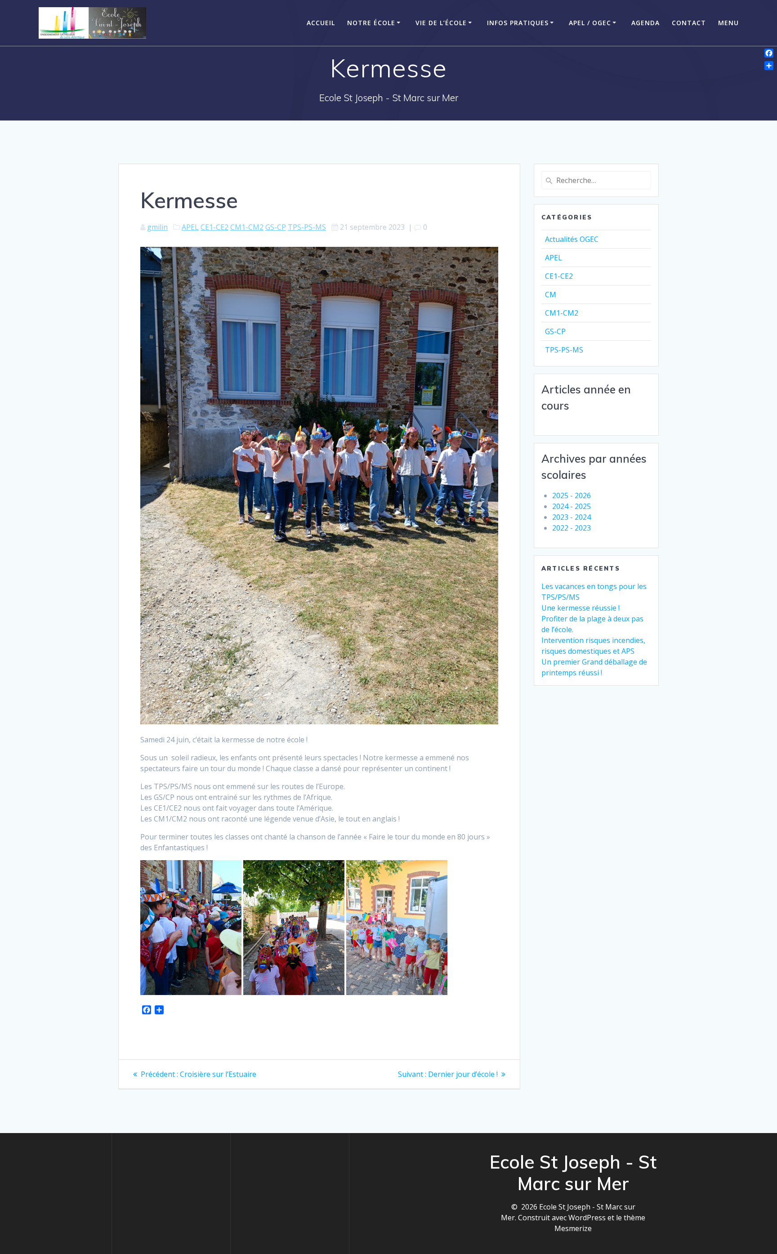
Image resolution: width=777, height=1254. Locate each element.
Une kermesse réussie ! (580, 608)
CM (550, 294)
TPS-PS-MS (307, 227)
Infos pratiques (518, 22)
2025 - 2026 (571, 495)
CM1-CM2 (246, 227)
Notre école (371, 22)
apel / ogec (590, 22)
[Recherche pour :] (596, 180)
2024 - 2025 (571, 506)
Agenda (645, 22)
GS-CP (275, 227)
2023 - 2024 (571, 517)
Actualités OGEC (571, 239)
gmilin (157, 227)
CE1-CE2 (214, 227)
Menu (728, 22)
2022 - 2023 (571, 528)
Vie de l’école (441, 22)
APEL (190, 227)
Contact (689, 22)
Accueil (321, 22)
